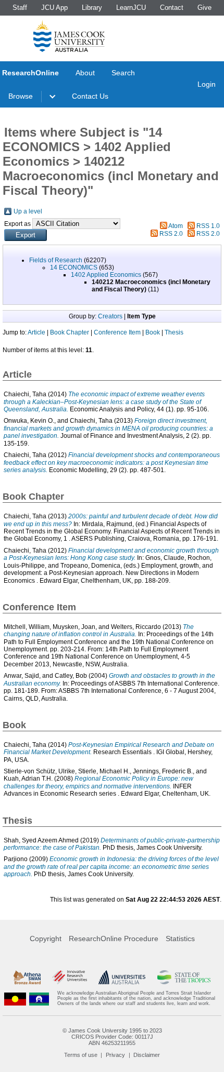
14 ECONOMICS (73, 267)
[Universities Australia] (121, 977)
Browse (20, 96)
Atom (175, 226)
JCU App (54, 7)
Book (152, 332)
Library (92, 7)
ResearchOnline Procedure (113, 938)
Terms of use (80, 1055)
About (85, 73)
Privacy (115, 1055)
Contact (171, 7)
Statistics (180, 938)
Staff (20, 7)
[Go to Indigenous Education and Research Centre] (15, 998)
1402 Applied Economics (106, 274)
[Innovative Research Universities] (69, 977)
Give (204, 7)
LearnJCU (131, 7)
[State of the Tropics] (184, 977)
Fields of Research (55, 260)
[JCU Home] (69, 36)
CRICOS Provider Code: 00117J (112, 1037)
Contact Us (90, 96)
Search (123, 73)
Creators (110, 316)
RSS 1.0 (208, 226)
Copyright (45, 938)
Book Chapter (69, 332)
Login (206, 84)
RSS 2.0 (171, 233)
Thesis (174, 332)
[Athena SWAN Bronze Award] (27, 977)
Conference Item (117, 332)
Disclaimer (146, 1055)
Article (36, 332)
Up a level (28, 211)
